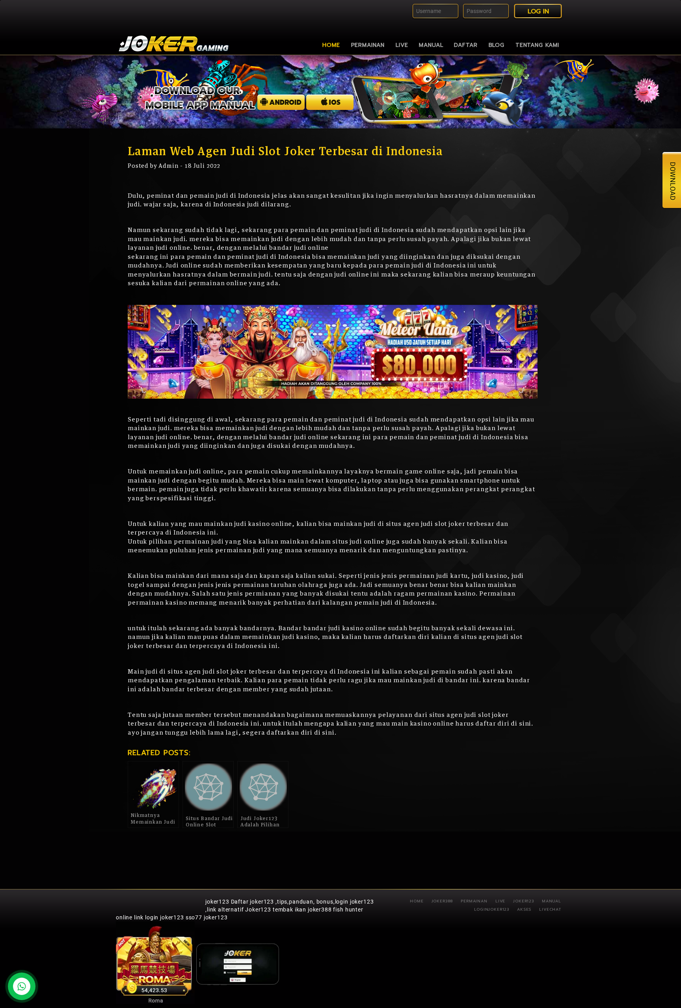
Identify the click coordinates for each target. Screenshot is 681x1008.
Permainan (368, 45)
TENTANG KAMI (537, 45)
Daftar (465, 45)
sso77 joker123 (207, 917)
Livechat (550, 909)
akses (524, 909)
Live (402, 45)
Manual (431, 45)
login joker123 (164, 917)
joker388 (442, 901)
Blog (496, 45)
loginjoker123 (491, 909)
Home (331, 45)
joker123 (217, 901)
